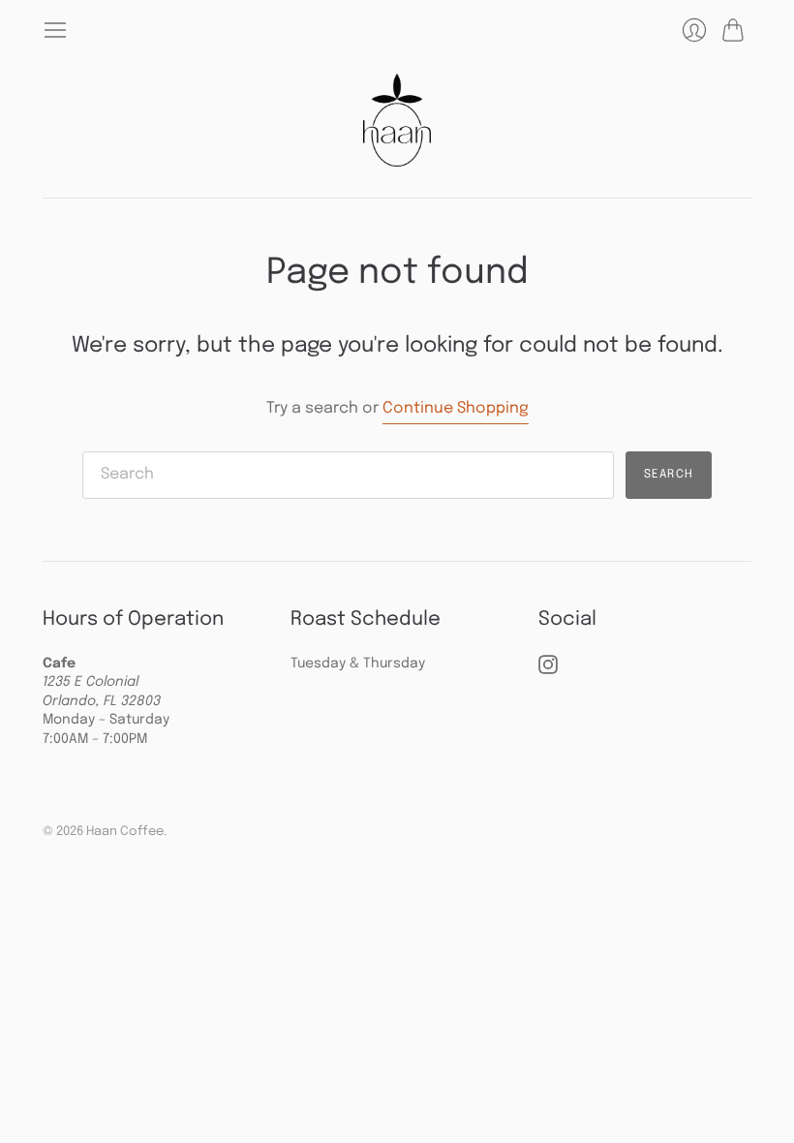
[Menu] (55, 30)
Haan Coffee (125, 831)
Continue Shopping (455, 408)
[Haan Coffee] (397, 120)
